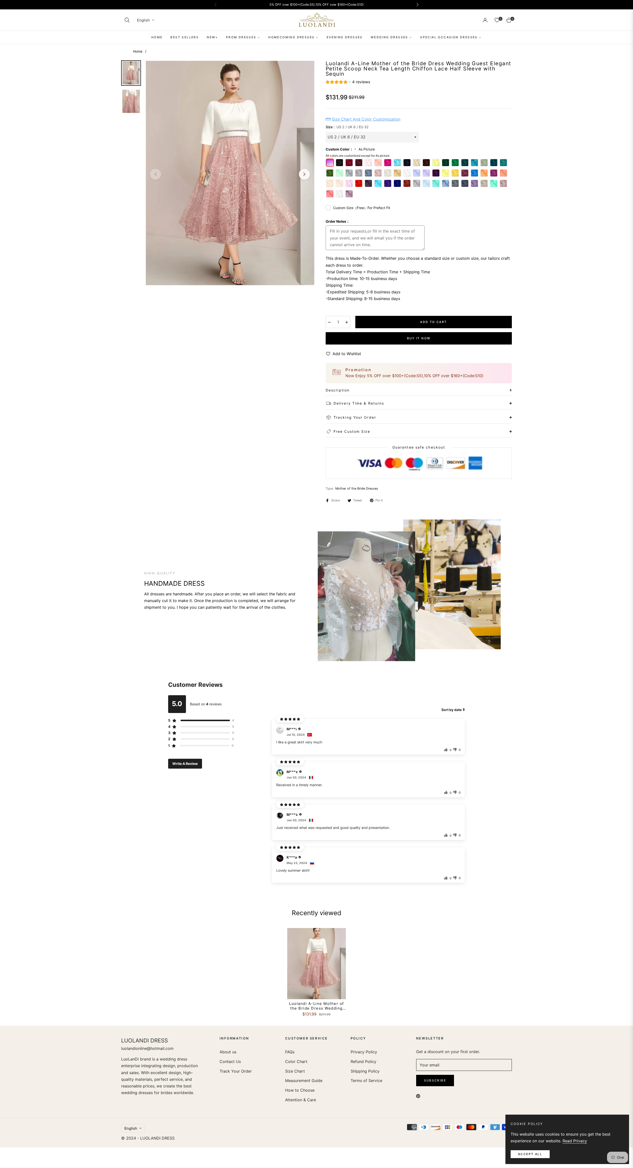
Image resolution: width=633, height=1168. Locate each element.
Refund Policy (363, 1061)
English (143, 20)
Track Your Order (236, 1071)
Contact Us (230, 1061)
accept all (530, 1154)
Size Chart (295, 1071)
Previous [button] (155, 174)
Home (137, 51)
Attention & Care (300, 1099)
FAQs (289, 1051)
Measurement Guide (303, 1080)
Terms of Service (366, 1080)
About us (228, 1051)
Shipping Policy (365, 1071)
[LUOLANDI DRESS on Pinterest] (418, 1095)
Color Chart (296, 1061)
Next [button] (304, 174)
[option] (230, 173)
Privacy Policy (364, 1051)
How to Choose (300, 1090)
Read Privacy (575, 1140)
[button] (127, 20)
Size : (347, 127)
